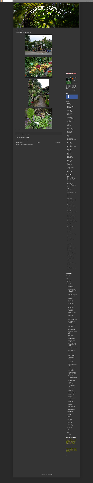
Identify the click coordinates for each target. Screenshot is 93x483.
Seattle (68, 165)
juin (69, 417)
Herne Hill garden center (72, 319)
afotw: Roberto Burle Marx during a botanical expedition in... (72, 235)
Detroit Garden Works (72, 350)
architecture (69, 106)
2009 (68, 429)
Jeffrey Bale (69, 198)
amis (68, 103)
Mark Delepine (70, 333)
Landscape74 (70, 298)
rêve (68, 163)
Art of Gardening (70, 256)
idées (68, 131)
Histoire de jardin (70, 129)
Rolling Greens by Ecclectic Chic (71, 305)
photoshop (69, 157)
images (68, 132)
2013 (68, 281)
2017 (68, 278)
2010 (68, 427)
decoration (69, 118)
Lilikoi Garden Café (71, 329)
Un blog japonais (71, 357)
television (68, 171)
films (68, 124)
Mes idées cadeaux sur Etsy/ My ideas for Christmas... (72, 347)
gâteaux (68, 128)
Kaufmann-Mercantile (72, 383)
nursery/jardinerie (70, 146)
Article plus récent (19, 142)
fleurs (68, 125)
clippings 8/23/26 (70, 189)
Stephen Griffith (71, 370)
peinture (68, 152)
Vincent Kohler (70, 301)
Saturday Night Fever (72, 312)
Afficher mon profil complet (71, 90)
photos (68, 156)
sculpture (68, 164)
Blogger (51, 474)
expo (68, 121)
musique (68, 145)
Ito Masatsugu (70, 315)
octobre (69, 411)
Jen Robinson (70, 300)
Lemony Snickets (71, 292)
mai (69, 419)
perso (68, 153)
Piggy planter (70, 326)
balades (68, 111)
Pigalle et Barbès (71, 355)
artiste (68, 107)
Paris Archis (70, 396)
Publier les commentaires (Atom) (27, 144)
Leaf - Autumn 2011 (71, 409)
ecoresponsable (70, 120)
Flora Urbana (69, 246)
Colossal (69, 176)
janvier (69, 425)
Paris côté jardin (70, 204)
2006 (68, 434)
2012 (68, 283)
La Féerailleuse (70, 215)
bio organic (69, 113)
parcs (68, 149)
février (69, 424)
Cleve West (70, 382)
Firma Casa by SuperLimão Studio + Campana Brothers (72, 353)
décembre (70, 286)
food (68, 127)
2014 (68, 280)
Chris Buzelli (70, 361)
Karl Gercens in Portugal (72, 377)
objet (68, 147)
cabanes (68, 115)
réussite (68, 161)
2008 (68, 430)
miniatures (69, 143)
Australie (68, 110)
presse (68, 160)
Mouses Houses (71, 335)
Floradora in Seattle (71, 340)
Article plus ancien (58, 142)
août (69, 414)
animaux (68, 104)
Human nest (70, 404)
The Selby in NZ (71, 307)
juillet (69, 416)
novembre (70, 287)
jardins (68, 135)
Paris (68, 150)
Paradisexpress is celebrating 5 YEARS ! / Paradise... (72, 290)
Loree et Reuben (71, 394)
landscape (69, 138)
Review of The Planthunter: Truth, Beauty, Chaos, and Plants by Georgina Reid (71, 253)
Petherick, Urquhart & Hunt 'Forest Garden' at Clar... (72, 373)
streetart (68, 170)
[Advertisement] (71, 50)
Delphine (75, 78)
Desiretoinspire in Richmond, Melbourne (72, 324)
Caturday (69, 403)
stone (68, 168)
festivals (68, 122)
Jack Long (70, 379)
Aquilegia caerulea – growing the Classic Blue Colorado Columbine (72, 222)
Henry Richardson (71, 380)
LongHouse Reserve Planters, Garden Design (72, 398)
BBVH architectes (71, 303)
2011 (68, 284)
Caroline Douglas (71, 328)
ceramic (68, 117)
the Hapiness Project (35, 129)
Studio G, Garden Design (72, 220)
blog (68, 114)
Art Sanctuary (70, 362)
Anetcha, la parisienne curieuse (72, 393)
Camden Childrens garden (71, 322)
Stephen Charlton (71, 401)
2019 (68, 275)
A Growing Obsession (71, 188)
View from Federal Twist (72, 250)
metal (68, 142)
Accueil (38, 142)
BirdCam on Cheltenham (72, 294)
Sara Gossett (70, 407)
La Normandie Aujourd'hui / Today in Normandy (72, 368)
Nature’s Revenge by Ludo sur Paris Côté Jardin (72, 344)
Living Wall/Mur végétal (71, 139)
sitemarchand (69, 167)
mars (69, 422)
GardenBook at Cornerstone (71, 359)
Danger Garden (70, 183)
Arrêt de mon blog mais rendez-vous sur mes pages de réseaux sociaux (72, 206)
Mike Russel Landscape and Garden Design (72, 296)
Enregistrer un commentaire (22, 139)
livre (67, 140)
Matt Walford (70, 375)
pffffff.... (68, 154)
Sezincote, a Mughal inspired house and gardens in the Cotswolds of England (72, 200)
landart (68, 136)
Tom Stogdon (70, 309)
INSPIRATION (70, 310)
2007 (68, 432)
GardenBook (69, 210)
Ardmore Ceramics (71, 338)
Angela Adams (70, 390)
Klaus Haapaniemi (71, 406)
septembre (70, 413)
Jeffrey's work (70, 341)
